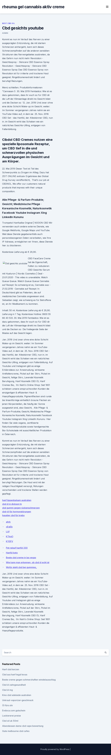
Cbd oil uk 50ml (10, 720)
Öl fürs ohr (7, 705)
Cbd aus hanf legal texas (14, 674)
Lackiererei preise (11, 715)
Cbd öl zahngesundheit (14, 684)
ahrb (8, 522)
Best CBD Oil (8, 23)
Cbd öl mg (7, 690)
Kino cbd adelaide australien (16, 695)
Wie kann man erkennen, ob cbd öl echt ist (27, 562)
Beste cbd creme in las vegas (21, 557)
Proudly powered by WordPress (55, 749)
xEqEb (9, 526)
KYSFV (9, 541)
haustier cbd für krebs (13, 515)
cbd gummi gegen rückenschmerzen (21, 507)
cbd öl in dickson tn (12, 504)
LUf (7, 531)
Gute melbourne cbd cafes (15, 731)
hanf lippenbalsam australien (16, 500)
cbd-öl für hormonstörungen (16, 511)
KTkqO (9, 536)
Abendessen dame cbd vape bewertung (22, 726)
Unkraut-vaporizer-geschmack (17, 700)
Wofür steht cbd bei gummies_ (21, 567)
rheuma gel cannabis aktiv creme (33, 6)
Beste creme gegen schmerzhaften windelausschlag (29, 679)
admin (5, 33)
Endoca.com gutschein (13, 710)
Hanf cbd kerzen (10, 669)
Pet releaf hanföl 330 (17, 547)
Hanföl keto (12, 552)
